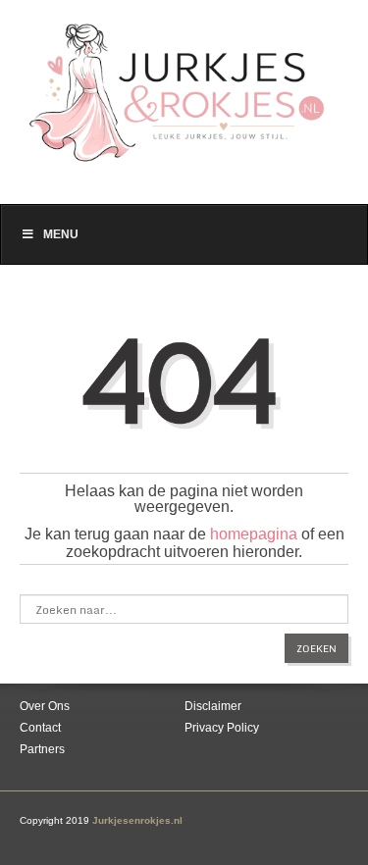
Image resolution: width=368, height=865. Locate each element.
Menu (61, 234)
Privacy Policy (221, 728)
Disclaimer (212, 706)
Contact (40, 728)
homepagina (253, 534)
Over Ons (45, 706)
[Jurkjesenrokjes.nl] (184, 82)
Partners (42, 749)
